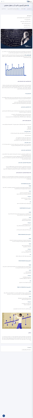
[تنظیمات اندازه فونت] (4, 416)
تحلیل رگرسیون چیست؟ (27, 19)
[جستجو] (4, 1)
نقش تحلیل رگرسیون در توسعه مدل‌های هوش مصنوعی (23, 17)
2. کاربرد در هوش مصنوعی (27, 27)
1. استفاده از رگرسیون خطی (27, 25)
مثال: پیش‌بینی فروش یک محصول (26, 23)
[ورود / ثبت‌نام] (1, 1)
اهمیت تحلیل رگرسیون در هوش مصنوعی (25, 21)
